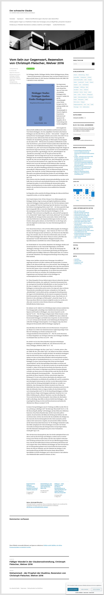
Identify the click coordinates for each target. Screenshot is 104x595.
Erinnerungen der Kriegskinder (81, 215)
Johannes (86, 89)
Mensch (84, 94)
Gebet (75, 82)
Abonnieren (77, 138)
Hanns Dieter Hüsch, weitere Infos (82, 221)
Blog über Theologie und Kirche (81, 212)
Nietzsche (90, 97)
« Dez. (77, 200)
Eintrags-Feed (77, 260)
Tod (81, 107)
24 (93, 195)
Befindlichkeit (13, 74)
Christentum (83, 77)
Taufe (92, 104)
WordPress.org (77, 263)
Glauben (76, 84)
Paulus (75, 99)
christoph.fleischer (14, 68)
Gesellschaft (81, 82)
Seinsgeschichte (13, 82)
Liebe (75, 94)
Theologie (76, 107)
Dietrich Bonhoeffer (78, 79)
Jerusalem (76, 89)
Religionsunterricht (78, 104)
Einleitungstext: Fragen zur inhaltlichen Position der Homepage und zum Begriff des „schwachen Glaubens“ (40, 21)
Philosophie (80, 99)
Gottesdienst (85, 84)
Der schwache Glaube (21, 10)
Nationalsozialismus (82, 97)
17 (92, 192)
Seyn (20, 83)
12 (77, 192)
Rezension (17, 72)
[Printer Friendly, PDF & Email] (48, 68)
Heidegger (12, 76)
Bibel (87, 74)
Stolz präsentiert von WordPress (35, 588)
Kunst (85, 92)
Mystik (75, 97)
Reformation (77, 102)
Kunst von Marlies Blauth (80, 236)
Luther (79, 94)
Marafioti (18, 77)
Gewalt (86, 82)
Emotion (18, 74)
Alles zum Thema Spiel (79, 211)
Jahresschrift (12, 77)
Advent (75, 74)
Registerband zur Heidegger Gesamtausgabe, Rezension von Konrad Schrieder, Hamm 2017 (32, 486)
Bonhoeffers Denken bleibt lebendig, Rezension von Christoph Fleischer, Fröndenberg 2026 (83, 168)
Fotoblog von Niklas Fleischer (81, 217)
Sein (14, 80)
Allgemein (12, 72)
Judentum (76, 92)
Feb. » (90, 200)
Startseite (12, 19)
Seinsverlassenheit (14, 83)
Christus (89, 77)
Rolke (11, 80)
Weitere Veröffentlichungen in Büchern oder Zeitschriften (42, 19)
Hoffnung (82, 87)
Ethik (85, 79)
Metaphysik (12, 79)
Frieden (90, 79)
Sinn (88, 104)
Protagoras (17, 79)
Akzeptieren (73, 589)
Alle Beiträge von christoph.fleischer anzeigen (37, 507)
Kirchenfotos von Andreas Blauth (82, 229)
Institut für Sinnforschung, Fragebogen (83, 226)
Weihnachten (86, 107)
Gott (80, 84)
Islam (87, 87)
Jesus (81, 89)
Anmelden (76, 259)
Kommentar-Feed (78, 262)
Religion (83, 102)
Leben (89, 92)
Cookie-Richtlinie (79, 592)
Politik (86, 99)
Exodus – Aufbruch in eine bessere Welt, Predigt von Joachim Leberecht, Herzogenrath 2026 (83, 158)
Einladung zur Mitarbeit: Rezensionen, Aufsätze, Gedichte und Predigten (30, 24)
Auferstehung (81, 74)
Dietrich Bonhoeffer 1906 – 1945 (81, 214)
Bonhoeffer (76, 77)
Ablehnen (84, 589)
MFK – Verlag (77, 237)
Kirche (81, 92)
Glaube (91, 82)
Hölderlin (17, 76)
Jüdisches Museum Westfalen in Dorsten (83, 227)
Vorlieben (96, 589)
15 (86, 192)
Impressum (85, 592)
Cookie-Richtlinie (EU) (59, 24)
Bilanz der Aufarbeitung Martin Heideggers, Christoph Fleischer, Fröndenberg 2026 (82, 173)
